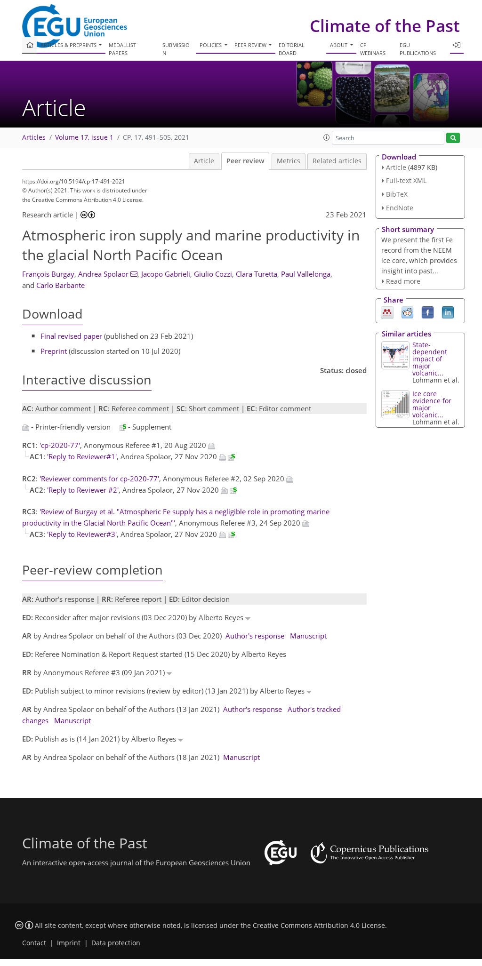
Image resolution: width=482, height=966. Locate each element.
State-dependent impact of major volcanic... (429, 358)
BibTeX (397, 194)
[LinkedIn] (448, 312)
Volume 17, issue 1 (84, 137)
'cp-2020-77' (60, 445)
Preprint (53, 351)
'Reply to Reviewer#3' (82, 534)
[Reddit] (407, 312)
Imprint (68, 943)
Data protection (115, 943)
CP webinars (373, 48)
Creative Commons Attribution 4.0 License (319, 925)
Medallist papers (122, 48)
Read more (403, 281)
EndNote (399, 207)
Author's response (254, 635)
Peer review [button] (251, 44)
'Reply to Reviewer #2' (83, 490)
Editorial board (292, 48)
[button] (326, 137)
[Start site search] (453, 138)
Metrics (288, 161)
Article (204, 161)
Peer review (245, 161)
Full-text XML (406, 180)
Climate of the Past (385, 26)
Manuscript (308, 635)
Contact (34, 943)
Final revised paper (71, 336)
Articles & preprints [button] (69, 44)
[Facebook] (427, 312)
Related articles (337, 161)
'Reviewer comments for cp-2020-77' (99, 478)
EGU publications (418, 48)
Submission (176, 48)
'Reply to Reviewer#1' (82, 456)
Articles (34, 137)
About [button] (339, 44)
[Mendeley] (387, 312)
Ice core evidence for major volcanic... (431, 404)
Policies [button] (211, 44)
